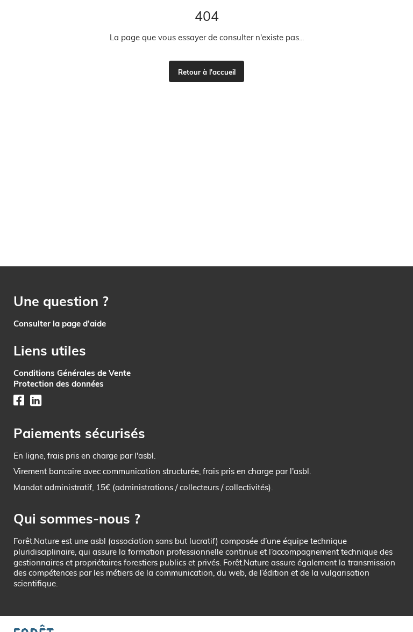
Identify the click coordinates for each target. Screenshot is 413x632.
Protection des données (58, 384)
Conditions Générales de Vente (72, 373)
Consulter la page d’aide (59, 323)
